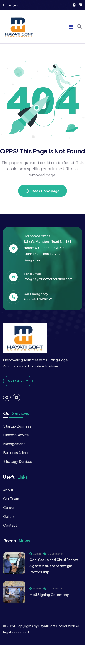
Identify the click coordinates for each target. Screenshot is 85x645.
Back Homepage (45, 191)
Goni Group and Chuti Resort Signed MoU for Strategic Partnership (53, 565)
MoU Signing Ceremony (49, 594)
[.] (71, 27)
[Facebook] (74, 5)
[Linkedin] (80, 5)
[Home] (18, 27)
